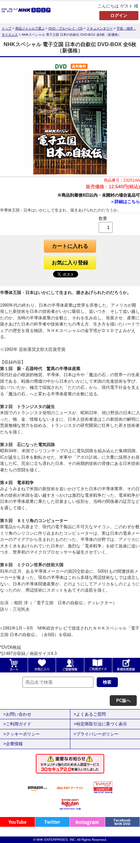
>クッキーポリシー (21, 734)
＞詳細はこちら (125, 201)
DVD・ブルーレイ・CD (66, 28)
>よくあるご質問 (90, 714)
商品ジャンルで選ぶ (30, 28)
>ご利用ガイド (17, 724)
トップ (6, 28)
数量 (103, 218)
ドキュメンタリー (100, 28)
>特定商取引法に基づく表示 (100, 724)
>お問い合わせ (17, 714)
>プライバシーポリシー (96, 734)
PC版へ (123, 700)
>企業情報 (13, 743)
